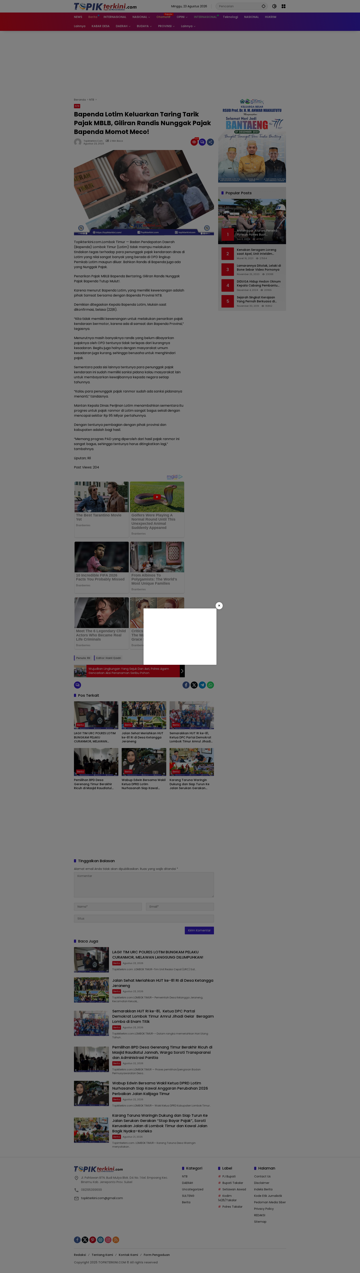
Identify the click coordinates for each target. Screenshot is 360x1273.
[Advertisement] (180, 637)
